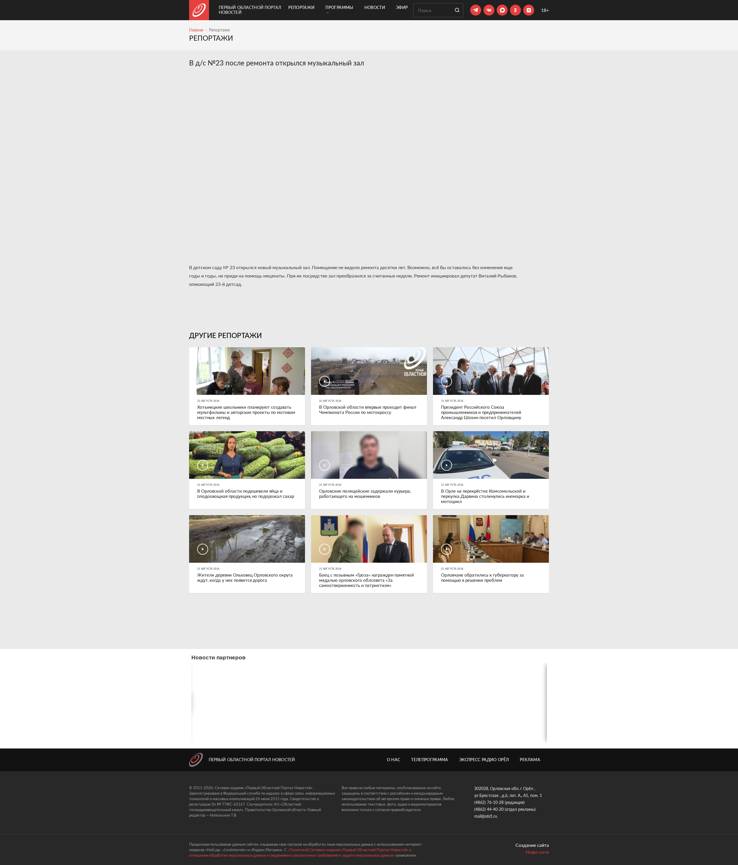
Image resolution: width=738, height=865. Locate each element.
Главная (196, 29)
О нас (393, 759)
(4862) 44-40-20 (489, 809)
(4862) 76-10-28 (489, 802)
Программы (339, 7)
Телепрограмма (429, 759)
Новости (374, 7)
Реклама (530, 759)
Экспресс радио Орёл (484, 759)
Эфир (402, 7)
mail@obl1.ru (485, 816)
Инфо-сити (537, 852)
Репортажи (301, 7)
